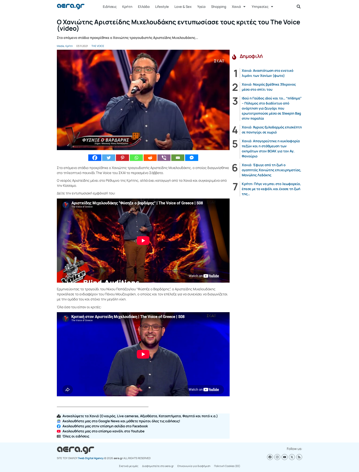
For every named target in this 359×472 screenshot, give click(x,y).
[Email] (177, 157)
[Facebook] (94, 157)
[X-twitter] (292, 457)
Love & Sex (183, 6)
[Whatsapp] (136, 157)
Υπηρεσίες (260, 6)
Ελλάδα (144, 6)
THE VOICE (97, 46)
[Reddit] (150, 157)
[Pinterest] (122, 157)
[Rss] (299, 457)
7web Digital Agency (91, 458)
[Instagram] (277, 457)
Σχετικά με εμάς (128, 466)
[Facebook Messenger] (191, 157)
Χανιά (236, 6)
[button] (298, 6)
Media (60, 46)
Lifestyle (162, 6)
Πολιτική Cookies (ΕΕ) (227, 466)
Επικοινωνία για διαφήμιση (193, 466)
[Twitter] (108, 157)
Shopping (218, 6)
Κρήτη (127, 6)
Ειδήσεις (110, 6)
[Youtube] (285, 457)
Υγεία (201, 6)
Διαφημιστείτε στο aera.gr (158, 466)
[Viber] (164, 157)
